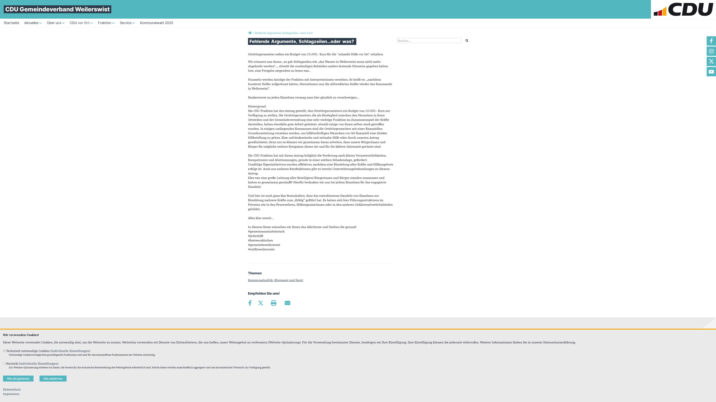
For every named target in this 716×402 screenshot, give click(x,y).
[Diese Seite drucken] (273, 303)
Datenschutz (12, 389)
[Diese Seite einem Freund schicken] (287, 303)
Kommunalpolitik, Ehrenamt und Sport (275, 280)
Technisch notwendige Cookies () (48, 351)
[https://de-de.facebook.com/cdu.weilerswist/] (711, 41)
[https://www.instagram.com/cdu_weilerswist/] (711, 51)
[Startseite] (683, 2)
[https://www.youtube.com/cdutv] (711, 71)
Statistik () (32, 363)
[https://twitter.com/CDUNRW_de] (711, 61)
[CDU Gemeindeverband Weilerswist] (250, 33)
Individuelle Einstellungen (70, 351)
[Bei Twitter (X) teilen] (260, 303)
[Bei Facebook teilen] (250, 303)
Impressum (11, 394)
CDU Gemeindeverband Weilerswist (57, 9)
